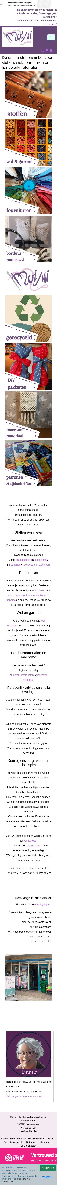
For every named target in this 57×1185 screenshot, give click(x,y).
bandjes (11, 600)
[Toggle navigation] (51, 37)
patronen (16, 564)
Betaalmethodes (36, 1138)
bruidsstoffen (23, 560)
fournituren (38, 590)
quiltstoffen (40, 560)
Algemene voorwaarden (13, 1138)
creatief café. (34, 845)
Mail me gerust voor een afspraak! (24, 1096)
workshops (30, 840)
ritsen (11, 595)
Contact (51, 1138)
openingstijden (42, 904)
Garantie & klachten (14, 1142)
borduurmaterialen (23, 675)
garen (19, 595)
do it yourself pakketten (37, 564)
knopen (44, 595)
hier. (49, 941)
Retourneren (32, 1142)
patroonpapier (31, 595)
